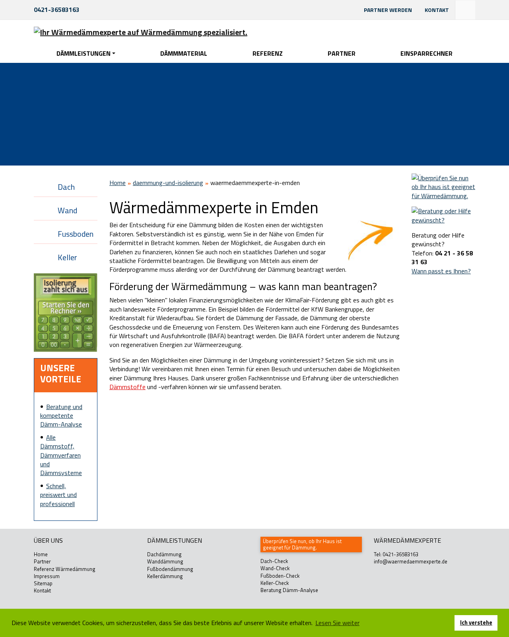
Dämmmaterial (183, 53)
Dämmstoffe (127, 387)
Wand (67, 210)
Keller (67, 257)
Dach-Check (274, 561)
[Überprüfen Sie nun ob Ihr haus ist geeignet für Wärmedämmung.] (443, 186)
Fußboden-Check (279, 576)
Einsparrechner (426, 53)
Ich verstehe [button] (476, 622)
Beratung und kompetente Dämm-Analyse (61, 415)
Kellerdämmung (165, 576)
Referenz (268, 53)
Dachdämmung (164, 554)
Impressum (47, 576)
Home (117, 182)
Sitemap (43, 583)
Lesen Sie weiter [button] (337, 622)
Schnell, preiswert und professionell (58, 494)
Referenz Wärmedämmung (64, 569)
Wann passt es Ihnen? (441, 271)
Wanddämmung (165, 561)
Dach (66, 187)
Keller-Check (274, 583)
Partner (342, 53)
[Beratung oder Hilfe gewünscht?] (443, 215)
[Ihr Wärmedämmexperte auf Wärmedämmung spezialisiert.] (140, 32)
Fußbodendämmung (170, 569)
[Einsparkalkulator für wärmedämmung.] (65, 312)
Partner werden (388, 10)
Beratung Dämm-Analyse (289, 590)
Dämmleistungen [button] (83, 53)
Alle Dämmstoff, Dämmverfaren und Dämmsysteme (61, 455)
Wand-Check (274, 568)
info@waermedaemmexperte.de (410, 561)
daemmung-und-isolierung (168, 182)
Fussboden (75, 234)
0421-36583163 (57, 9)
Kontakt (437, 10)
